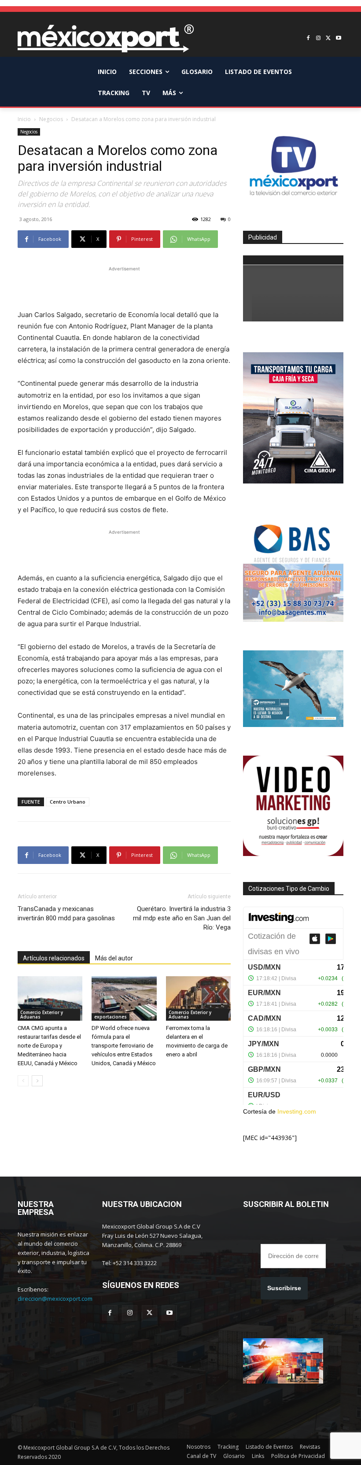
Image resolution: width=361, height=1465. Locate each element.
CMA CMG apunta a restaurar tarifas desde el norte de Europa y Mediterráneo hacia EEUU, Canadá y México (49, 1045)
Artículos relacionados (54, 958)
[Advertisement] (124, 286)
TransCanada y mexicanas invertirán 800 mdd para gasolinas (66, 913)
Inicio (24, 119)
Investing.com (296, 1111)
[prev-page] (23, 1080)
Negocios (51, 119)
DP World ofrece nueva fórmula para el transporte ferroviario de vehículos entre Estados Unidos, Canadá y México (124, 1045)
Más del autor (114, 958)
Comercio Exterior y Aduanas (41, 1014)
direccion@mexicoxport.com (55, 1299)
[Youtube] (338, 38)
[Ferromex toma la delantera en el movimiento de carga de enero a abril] (198, 998)
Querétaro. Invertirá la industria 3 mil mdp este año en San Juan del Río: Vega (182, 918)
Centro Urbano (67, 801)
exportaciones (110, 1017)
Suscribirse (284, 1288)
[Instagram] (318, 38)
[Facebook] (308, 38)
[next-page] (37, 1080)
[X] (328, 38)
